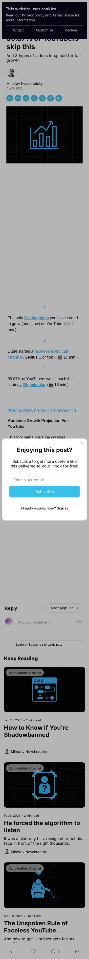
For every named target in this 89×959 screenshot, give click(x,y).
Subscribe (44, 491)
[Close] (82, 443)
